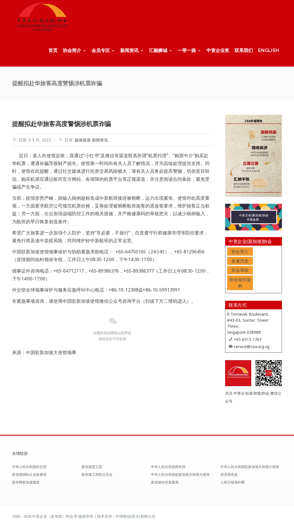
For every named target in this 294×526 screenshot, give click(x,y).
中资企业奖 (217, 50)
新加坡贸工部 (92, 466)
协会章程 (240, 270)
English (268, 50)
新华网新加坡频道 (26, 482)
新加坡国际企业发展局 (29, 474)
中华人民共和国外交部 (29, 466)
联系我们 (244, 50)
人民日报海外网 (232, 482)
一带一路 (187, 50)
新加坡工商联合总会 (97, 474)
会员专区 (101, 50)
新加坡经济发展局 (165, 482)
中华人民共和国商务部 (168, 466)
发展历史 (240, 261)
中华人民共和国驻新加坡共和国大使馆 (180, 474)
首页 (53, 50)
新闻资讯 (129, 50)
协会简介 (72, 50)
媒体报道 (83, 140)
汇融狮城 (158, 50)
